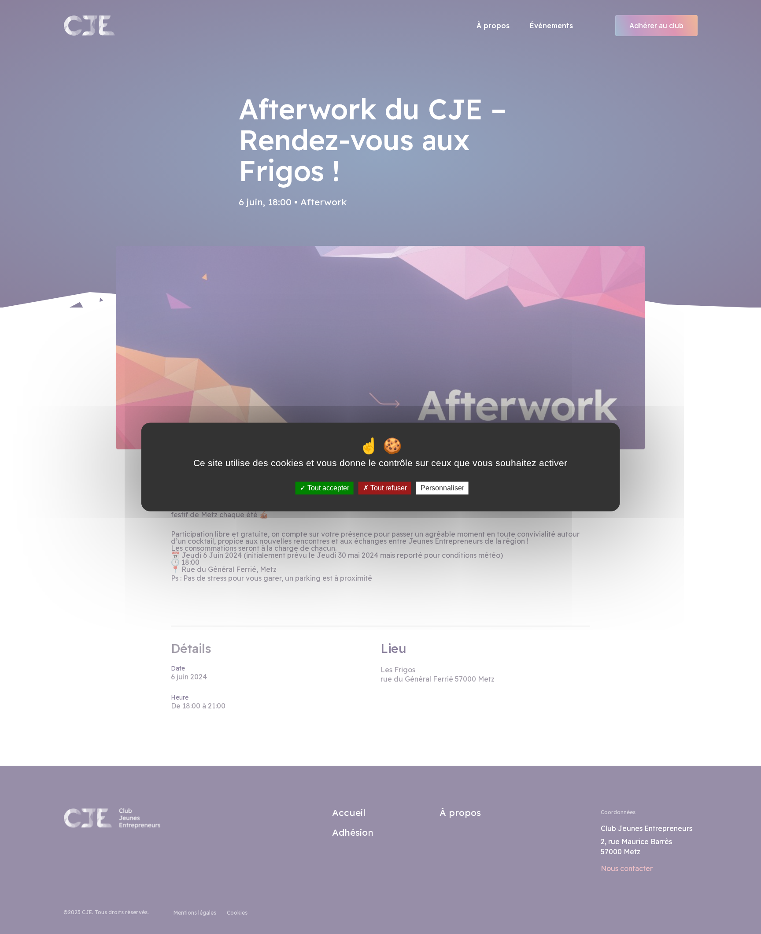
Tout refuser (388, 488)
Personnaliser (442, 488)
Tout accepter (327, 488)
